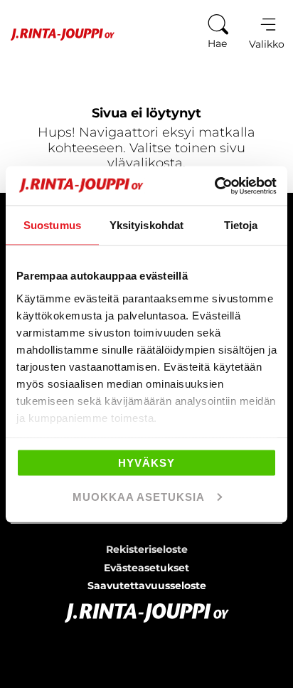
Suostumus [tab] (52, 225)
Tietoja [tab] (241, 225)
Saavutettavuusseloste (146, 585)
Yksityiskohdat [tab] (146, 225)
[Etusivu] (57, 34)
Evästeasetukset (146, 567)
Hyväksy (146, 463)
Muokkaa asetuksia (139, 496)
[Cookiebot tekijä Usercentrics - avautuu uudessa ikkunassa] (214, 185)
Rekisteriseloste (147, 549)
